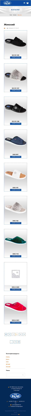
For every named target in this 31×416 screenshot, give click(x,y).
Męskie (7, 359)
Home (11, 15)
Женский (8, 366)
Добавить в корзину (16, 57)
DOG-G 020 (15, 287)
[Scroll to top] (16, 384)
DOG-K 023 (15, 320)
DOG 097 (15, 154)
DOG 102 (15, 221)
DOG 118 (15, 254)
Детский (8, 364)
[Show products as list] (7, 28)
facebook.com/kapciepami (16, 406)
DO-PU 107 (15, 88)
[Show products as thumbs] (4, 28)
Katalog (8, 356)
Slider (7, 361)
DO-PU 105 (15, 55)
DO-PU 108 (15, 121)
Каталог (14, 15)
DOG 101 (15, 187)
